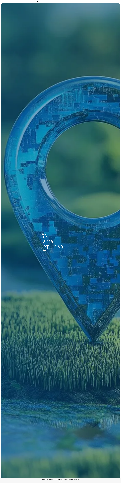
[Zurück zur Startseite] (37, 1)
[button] (85, 1)
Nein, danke (61, 481)
